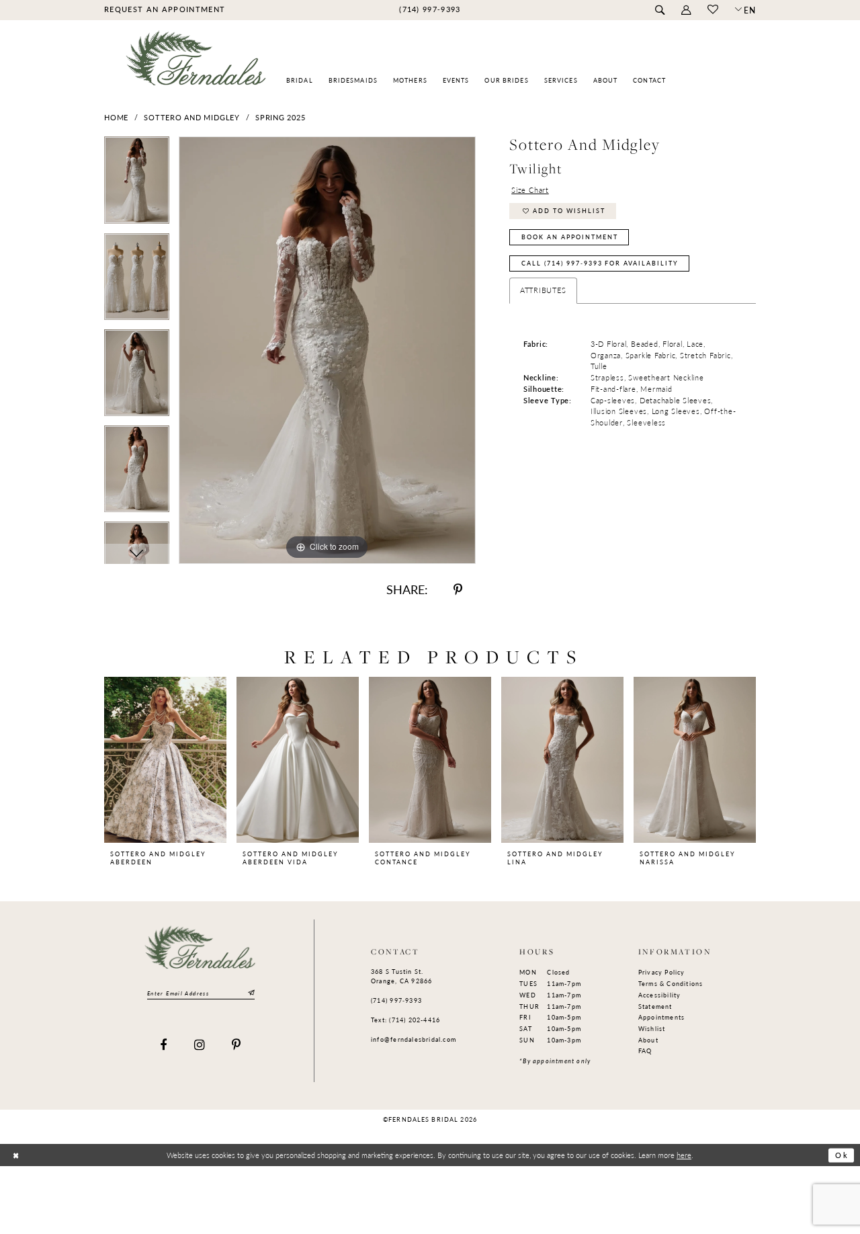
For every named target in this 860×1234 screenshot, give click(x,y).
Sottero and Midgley (191, 117)
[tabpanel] (136, 184)
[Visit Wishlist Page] (712, 10)
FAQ (645, 1050)
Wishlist (652, 1028)
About (648, 1040)
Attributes (543, 290)
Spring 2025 (280, 117)
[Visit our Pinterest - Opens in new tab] (236, 1045)
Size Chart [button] (530, 190)
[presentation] (165, 760)
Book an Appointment (569, 237)
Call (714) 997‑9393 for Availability (600, 263)
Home (116, 117)
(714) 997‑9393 (396, 1000)
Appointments (661, 1017)
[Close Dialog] (16, 1156)
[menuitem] (164, 9)
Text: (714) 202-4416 (405, 1020)
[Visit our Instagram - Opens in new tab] (200, 1045)
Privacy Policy (661, 972)
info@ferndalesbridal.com (413, 1039)
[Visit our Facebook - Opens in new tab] (163, 1045)
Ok (842, 1155)
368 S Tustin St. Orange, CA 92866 (401, 976)
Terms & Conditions (670, 983)
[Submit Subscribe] (250, 993)
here (684, 1154)
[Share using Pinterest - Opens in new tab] (458, 590)
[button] (686, 10)
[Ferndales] (196, 64)
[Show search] (659, 10)
